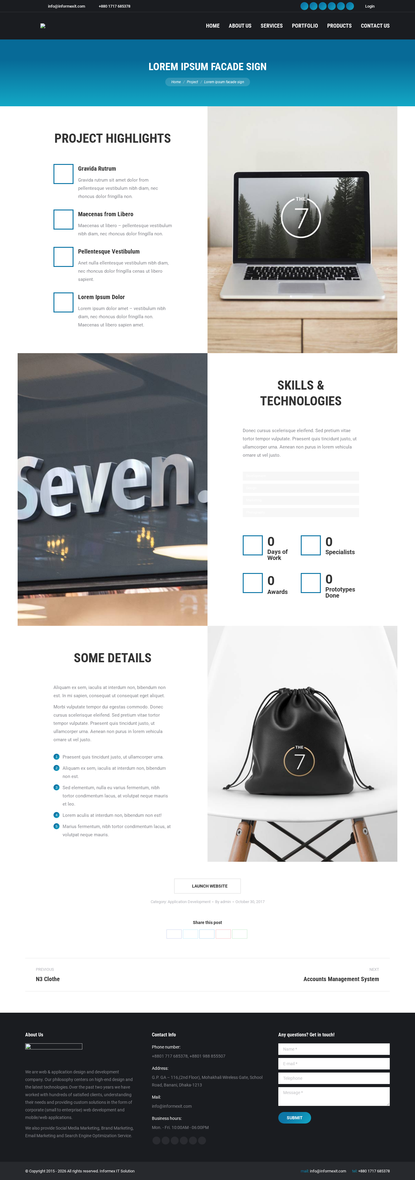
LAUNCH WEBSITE (209, 886)
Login (370, 6)
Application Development (189, 901)
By (223, 901)
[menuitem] (213, 26)
